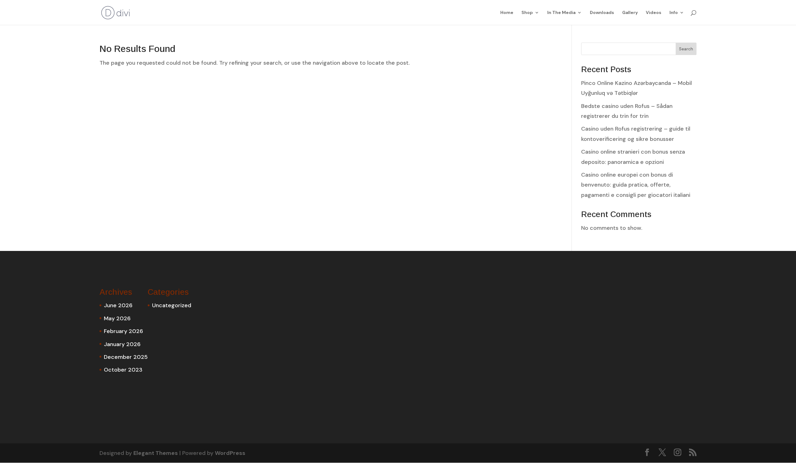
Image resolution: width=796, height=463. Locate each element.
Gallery (630, 12)
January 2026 (122, 344)
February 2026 (123, 331)
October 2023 (123, 369)
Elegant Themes (155, 453)
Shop (527, 12)
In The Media (561, 12)
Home (506, 12)
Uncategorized (171, 305)
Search (686, 49)
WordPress (230, 453)
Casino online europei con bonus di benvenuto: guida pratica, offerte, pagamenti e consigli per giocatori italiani (635, 185)
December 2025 (126, 357)
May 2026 (117, 318)
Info (673, 12)
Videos (653, 12)
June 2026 (118, 305)
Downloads (602, 12)
